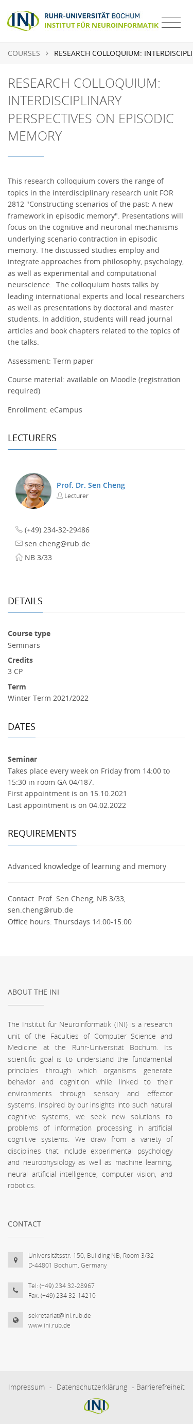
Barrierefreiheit (160, 1387)
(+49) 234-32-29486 (57, 530)
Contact (24, 1224)
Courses (24, 53)
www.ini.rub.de (49, 1325)
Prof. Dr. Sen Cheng (91, 485)
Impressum (26, 1387)
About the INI (33, 992)
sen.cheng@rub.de (57, 543)
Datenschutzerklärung (92, 1387)
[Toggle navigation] (171, 22)
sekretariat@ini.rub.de (59, 1315)
